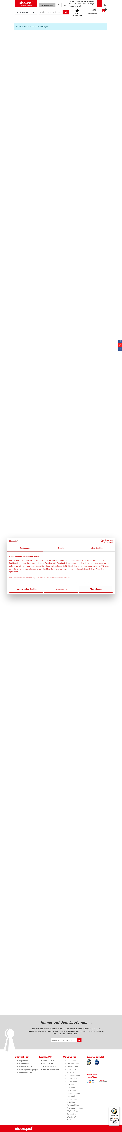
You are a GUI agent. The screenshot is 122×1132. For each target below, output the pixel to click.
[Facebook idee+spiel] (120, 341)
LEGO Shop (71, 1061)
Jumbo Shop (72, 1099)
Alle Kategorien (24, 12)
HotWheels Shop (73, 1096)
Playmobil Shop (73, 1105)
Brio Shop (71, 1087)
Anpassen (60, 589)
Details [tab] (61, 548)
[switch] (114, 1122)
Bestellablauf (48, 1061)
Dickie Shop (71, 1090)
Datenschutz (24, 1064)
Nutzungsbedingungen (28, 1070)
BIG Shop (70, 1084)
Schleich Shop (72, 1067)
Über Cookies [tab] (96, 548)
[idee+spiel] (26, 3)
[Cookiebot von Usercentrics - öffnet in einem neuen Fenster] (102, 541)
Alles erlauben (96, 589)
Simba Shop (71, 1114)
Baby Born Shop (73, 1075)
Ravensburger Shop (75, 1108)
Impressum (23, 1061)
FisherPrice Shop (73, 1093)
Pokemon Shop (73, 1064)
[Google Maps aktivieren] (99, 3)
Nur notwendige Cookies (26, 589)
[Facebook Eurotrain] (120, 349)
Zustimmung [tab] (25, 548)
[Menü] (118, 1108)
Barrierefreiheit (25, 1067)
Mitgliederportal (25, 1073)
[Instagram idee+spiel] (120, 345)
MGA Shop (71, 1102)
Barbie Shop (72, 1081)
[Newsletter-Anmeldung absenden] (79, 1040)
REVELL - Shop (72, 1111)
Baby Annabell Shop (75, 1078)
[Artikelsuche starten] (66, 12)
